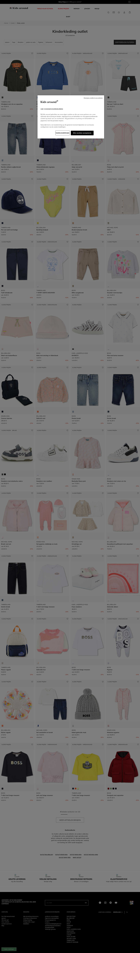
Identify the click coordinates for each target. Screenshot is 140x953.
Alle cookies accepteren (82, 133)
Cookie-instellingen (62, 133)
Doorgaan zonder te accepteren (93, 98)
